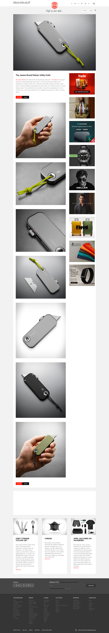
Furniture (46, 607)
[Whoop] (82, 275)
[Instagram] (85, 3)
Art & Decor (46, 602)
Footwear (31, 610)
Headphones (16, 610)
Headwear (31, 611)
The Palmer (54, 80)
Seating (45, 616)
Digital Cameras (17, 607)
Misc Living (46, 615)
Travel (57, 611)
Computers (15, 603)
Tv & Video (15, 618)
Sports (76, 598)
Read (57, 608)
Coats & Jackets (32, 603)
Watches (31, 623)
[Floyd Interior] (82, 227)
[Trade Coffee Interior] (82, 84)
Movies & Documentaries (61, 605)
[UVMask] (54, 526)
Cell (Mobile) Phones (18, 602)
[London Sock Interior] (82, 251)
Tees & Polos (32, 618)
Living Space (47, 613)
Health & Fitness (77, 602)
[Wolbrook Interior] (82, 155)
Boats (90, 600)
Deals (30, 605)
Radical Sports (76, 607)
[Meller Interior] (82, 179)
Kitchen (45, 610)
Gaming (15, 608)
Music (57, 607)
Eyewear (31, 608)
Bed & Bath (46, 605)
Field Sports (76, 600)
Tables (45, 620)
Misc (90, 607)
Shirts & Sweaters (33, 613)
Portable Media (16, 615)
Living (46, 598)
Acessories (31, 600)
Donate (57, 600)
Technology (18, 598)
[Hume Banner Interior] (82, 131)
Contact (31, 630)
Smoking (58, 610)
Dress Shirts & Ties (33, 607)
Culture (59, 598)
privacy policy (68, 588)
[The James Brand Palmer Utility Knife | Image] (54, 42)
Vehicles (92, 598)
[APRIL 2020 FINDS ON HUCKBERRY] (83, 526)
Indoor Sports (76, 603)
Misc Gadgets (16, 613)
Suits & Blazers (32, 616)
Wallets (30, 621)
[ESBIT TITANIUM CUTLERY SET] (25, 526)
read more (18, 569)
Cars (90, 602)
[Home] (54, 5)
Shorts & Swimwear (33, 615)
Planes (90, 610)
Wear (31, 598)
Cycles (90, 605)
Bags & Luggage (33, 602)
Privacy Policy (16, 630)
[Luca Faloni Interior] (82, 203)
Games (45, 608)
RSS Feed (24, 630)
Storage (46, 618)
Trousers (31, 620)
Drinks (57, 602)
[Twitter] (75, 3)
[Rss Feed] (88, 3)
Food (57, 603)
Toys (45, 621)
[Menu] (94, 3)
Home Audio (16, 611)
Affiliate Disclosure (47, 630)
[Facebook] (71, 3)
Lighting (46, 611)
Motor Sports (76, 605)
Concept (91, 603)
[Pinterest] (78, 3)
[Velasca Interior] (82, 107)
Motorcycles (91, 608)
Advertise (37, 630)
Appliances (46, 600)
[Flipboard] (81, 3)
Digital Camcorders (17, 605)
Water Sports (76, 608)
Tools (14, 616)
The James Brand (20, 80)
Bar (44, 603)
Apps (14, 600)
